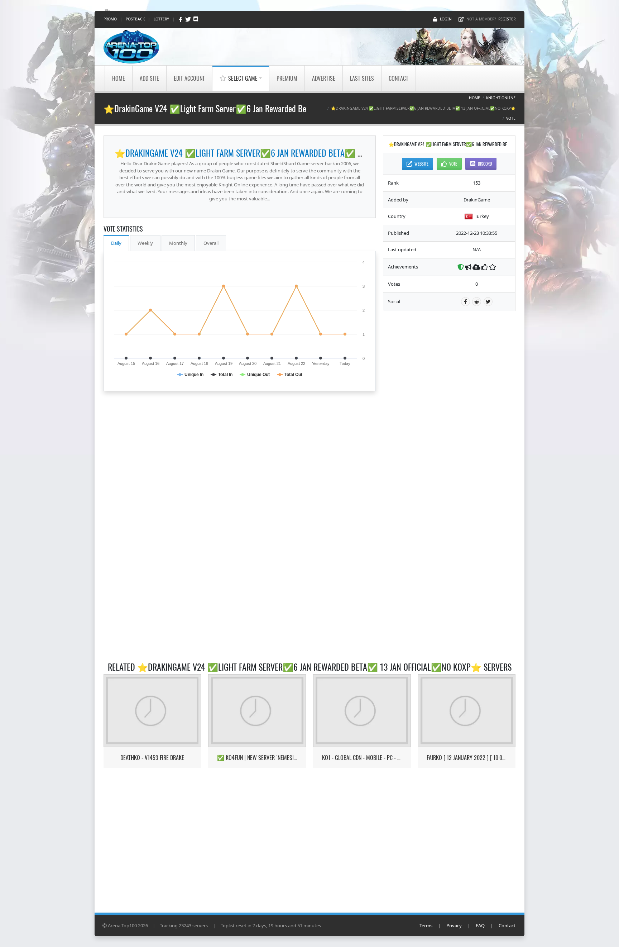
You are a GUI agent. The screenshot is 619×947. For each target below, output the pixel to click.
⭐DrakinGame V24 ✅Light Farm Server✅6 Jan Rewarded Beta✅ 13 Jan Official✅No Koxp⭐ (287, 152)
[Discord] (195, 19)
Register (506, 19)
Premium (287, 78)
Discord (485, 164)
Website (421, 164)
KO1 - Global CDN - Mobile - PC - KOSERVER (362, 757)
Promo (110, 19)
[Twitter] (188, 19)
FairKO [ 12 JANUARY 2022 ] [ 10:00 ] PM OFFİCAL (467, 757)
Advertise (323, 78)
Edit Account (189, 78)
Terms (425, 925)
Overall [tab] (211, 243)
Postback (135, 19)
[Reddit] (476, 301)
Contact (398, 78)
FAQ (480, 925)
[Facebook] (181, 19)
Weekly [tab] (145, 243)
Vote (510, 118)
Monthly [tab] (178, 243)
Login (446, 19)
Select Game (243, 78)
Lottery (161, 19)
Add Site (149, 78)
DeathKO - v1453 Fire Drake (152, 757)
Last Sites (362, 78)
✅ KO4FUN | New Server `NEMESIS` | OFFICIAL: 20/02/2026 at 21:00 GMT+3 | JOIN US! (257, 757)
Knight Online (500, 97)
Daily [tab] (116, 243)
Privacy (454, 925)
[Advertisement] (449, 425)
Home (118, 78)
